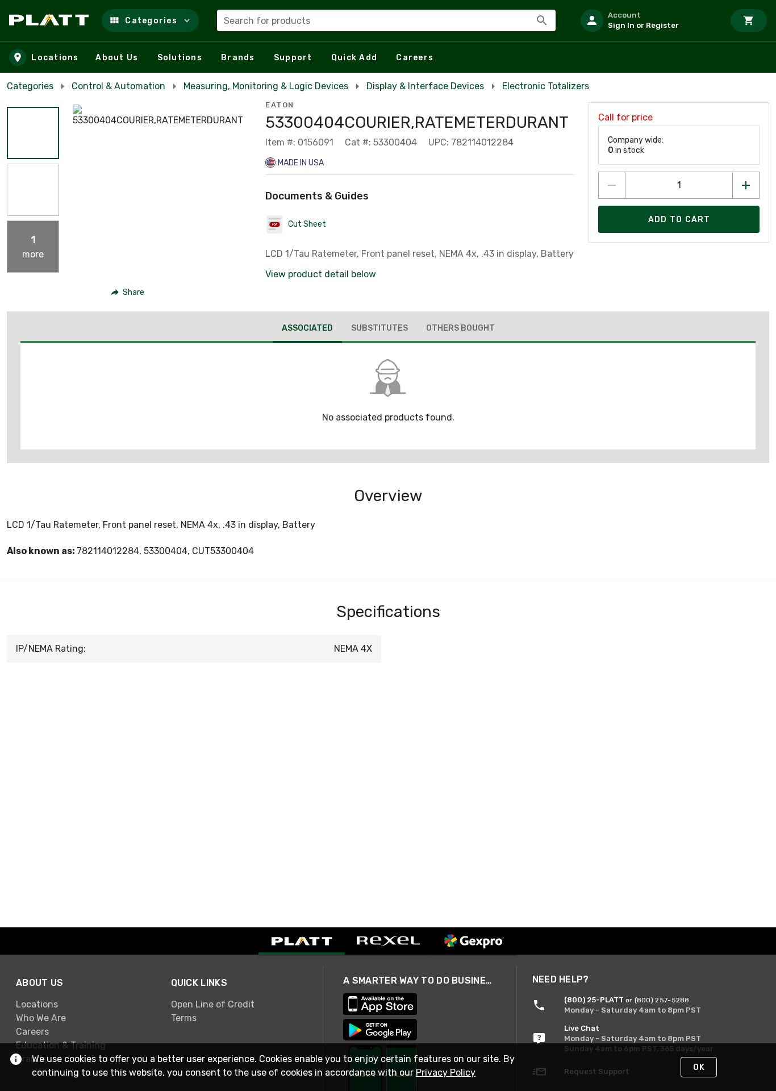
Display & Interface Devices (425, 86)
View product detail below (320, 274)
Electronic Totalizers (545, 86)
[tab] (307, 329)
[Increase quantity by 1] (746, 185)
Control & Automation (118, 86)
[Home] (51, 20)
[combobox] (386, 20)
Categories (30, 86)
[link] (84, 1004)
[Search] (542, 20)
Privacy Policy (445, 1072)
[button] (150, 20)
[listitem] (647, 20)
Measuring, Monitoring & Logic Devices (265, 86)
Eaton (279, 105)
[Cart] (749, 20)
